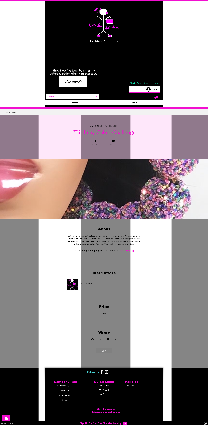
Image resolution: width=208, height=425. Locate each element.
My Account (104, 385)
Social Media (64, 395)
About (64, 400)
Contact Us (64, 390)
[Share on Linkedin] (107, 339)
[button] (156, 97)
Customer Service (64, 386)
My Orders (104, 394)
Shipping (130, 385)
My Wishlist (104, 390)
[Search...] (96, 96)
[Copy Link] (115, 339)
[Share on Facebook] (92, 339)
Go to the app (127, 250)
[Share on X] (100, 339)
